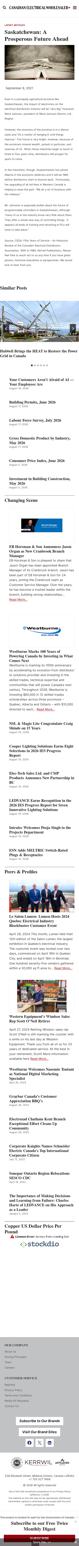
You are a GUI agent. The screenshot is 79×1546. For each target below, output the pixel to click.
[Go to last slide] (6, 328)
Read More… (18, 599)
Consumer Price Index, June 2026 (37, 460)
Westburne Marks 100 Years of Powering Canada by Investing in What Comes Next (41, 656)
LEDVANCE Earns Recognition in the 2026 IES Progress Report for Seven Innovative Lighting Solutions (40, 805)
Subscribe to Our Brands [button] (39, 1421)
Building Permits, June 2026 (32, 402)
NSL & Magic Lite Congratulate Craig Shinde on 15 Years (41, 725)
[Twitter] (39, 1443)
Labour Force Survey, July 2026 (35, 420)
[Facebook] (30, 1443)
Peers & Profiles (21, 871)
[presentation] (39, 321)
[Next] (73, 328)
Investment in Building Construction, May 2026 (39, 481)
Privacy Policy (13, 1390)
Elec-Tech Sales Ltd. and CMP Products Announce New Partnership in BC (41, 778)
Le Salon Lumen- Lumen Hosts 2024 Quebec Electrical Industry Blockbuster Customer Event (39, 921)
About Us (10, 1351)
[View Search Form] (4, 7)
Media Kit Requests (17, 1400)
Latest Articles (15, 25)
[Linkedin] (50, 1443)
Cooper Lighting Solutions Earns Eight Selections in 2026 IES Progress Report (41, 751)
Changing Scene (21, 500)
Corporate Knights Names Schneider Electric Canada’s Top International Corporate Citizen (39, 1151)
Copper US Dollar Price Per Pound (33, 1228)
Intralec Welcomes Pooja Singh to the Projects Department (40, 829)
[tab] (32, 365)
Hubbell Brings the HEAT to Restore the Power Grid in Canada (39, 353)
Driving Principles (15, 1356)
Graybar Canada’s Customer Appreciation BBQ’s (33, 1098)
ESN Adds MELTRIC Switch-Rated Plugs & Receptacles (38, 852)
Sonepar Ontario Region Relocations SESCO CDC (39, 1175)
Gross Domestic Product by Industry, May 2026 (39, 440)
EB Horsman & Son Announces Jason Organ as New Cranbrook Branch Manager (40, 551)
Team (8, 1362)
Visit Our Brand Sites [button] (39, 1432)
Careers (9, 1367)
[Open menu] (75, 7)
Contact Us (12, 1406)
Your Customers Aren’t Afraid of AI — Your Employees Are (41, 382)
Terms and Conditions (18, 1395)
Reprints (10, 1384)
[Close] (75, 1521)
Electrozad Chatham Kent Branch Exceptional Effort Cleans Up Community (37, 1123)
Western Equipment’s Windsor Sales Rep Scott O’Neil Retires (39, 1018)
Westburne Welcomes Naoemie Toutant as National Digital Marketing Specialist (41, 1074)
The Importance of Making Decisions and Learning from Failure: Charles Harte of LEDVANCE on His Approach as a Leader (41, 1203)
